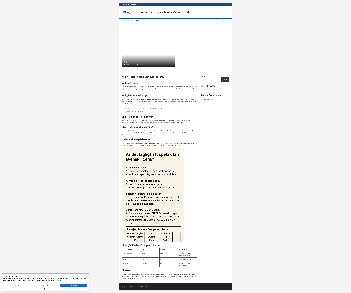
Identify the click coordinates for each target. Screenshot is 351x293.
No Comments (141, 64)
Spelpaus (157, 143)
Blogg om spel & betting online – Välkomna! (156, 12)
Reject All (45, 285)
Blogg (130, 21)
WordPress (164, 287)
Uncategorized (128, 59)
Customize (17, 285)
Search (203, 76)
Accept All (73, 285)
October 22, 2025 (129, 64)
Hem (124, 21)
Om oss (136, 21)
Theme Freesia (157, 287)
